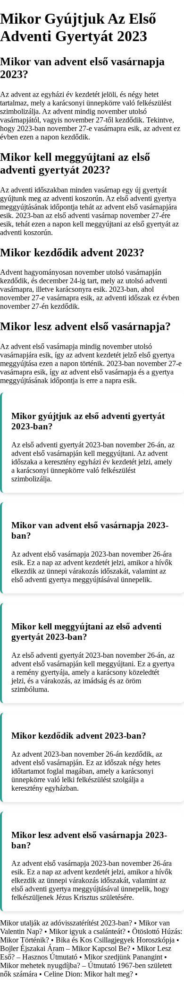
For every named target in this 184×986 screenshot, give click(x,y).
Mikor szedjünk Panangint (123, 957)
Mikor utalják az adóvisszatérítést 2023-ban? (66, 923)
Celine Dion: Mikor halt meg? (88, 974)
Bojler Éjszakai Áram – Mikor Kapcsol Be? (65, 948)
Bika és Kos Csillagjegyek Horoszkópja (115, 940)
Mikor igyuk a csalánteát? (87, 931)
